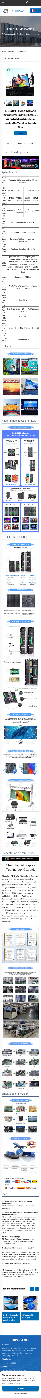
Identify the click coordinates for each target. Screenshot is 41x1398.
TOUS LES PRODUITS (10, 59)
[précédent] (4, 103)
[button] (32, 1289)
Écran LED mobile (32, 34)
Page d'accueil (9, 34)
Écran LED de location (17, 51)
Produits (20, 34)
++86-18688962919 (9, 1363)
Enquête (20, 133)
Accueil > (5, 51)
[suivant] (35, 103)
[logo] (14, 10)
